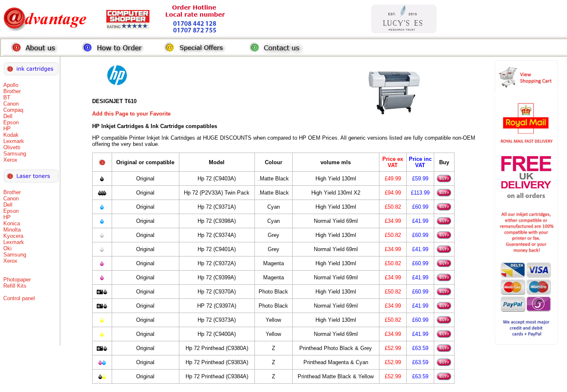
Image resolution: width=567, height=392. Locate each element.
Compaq (13, 110)
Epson (11, 122)
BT (6, 97)
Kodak (11, 135)
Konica (11, 223)
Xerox (10, 160)
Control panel (19, 298)
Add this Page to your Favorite (131, 114)
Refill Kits (15, 286)
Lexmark (13, 141)
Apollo (10, 85)
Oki (7, 248)
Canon (11, 104)
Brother (12, 91)
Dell (7, 116)
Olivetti (11, 147)
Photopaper (17, 279)
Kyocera (13, 236)
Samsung (14, 153)
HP (7, 129)
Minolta (12, 230)
